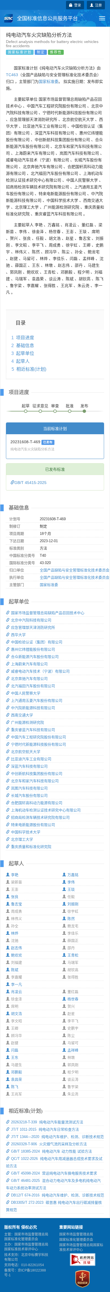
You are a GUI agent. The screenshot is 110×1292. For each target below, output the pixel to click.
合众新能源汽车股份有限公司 (35, 657)
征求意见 (40, 406)
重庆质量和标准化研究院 (31, 847)
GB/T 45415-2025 (30, 482)
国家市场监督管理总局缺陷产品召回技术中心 (47, 613)
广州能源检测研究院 (27, 722)
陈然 (71, 919)
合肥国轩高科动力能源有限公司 (36, 803)
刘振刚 (72, 904)
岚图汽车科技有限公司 (29, 788)
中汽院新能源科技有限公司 (33, 708)
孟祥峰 (72, 1050)
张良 (14, 897)
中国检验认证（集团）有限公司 (36, 642)
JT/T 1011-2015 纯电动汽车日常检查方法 (45, 1129)
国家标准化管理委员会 (76, 1240)
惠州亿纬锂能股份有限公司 (33, 649)
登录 (76, 5)
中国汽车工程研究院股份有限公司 (38, 737)
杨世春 (72, 999)
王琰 (71, 889)
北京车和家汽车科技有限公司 (35, 781)
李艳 (14, 875)
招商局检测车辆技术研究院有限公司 (40, 817)
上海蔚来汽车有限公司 (29, 664)
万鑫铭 (72, 875)
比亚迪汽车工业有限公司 (31, 759)
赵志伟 (16, 948)
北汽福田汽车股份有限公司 (33, 686)
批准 (70, 406)
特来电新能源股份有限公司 (33, 825)
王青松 (72, 955)
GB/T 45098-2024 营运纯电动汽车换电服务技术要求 (54, 1173)
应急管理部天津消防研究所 (33, 627)
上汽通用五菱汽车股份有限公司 (36, 700)
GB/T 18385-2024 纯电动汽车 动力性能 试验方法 (51, 1151)
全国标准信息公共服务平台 (47, 18)
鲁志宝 (16, 904)
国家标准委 (48, 81)
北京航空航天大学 (25, 752)
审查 (55, 406)
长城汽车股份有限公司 (29, 795)
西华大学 (18, 635)
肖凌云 (16, 992)
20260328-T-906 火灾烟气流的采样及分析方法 (49, 1144)
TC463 (12, 75)
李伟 (71, 882)
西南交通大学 (22, 715)
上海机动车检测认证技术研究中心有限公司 (46, 810)
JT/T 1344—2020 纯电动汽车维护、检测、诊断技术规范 (57, 1137)
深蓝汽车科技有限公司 (29, 766)
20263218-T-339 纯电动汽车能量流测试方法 (47, 1122)
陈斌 (14, 970)
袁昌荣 (16, 1079)
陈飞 (14, 1087)
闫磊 (14, 1050)
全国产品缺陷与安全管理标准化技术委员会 (74, 570)
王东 (14, 1057)
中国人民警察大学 (25, 693)
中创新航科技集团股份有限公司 (36, 773)
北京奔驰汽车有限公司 (29, 678)
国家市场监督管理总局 (76, 1234)
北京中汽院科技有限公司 (31, 620)
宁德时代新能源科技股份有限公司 (38, 744)
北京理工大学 (22, 839)
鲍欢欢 (16, 955)
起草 (26, 406)
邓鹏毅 (16, 1072)
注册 (97, 5)
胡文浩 (16, 1014)
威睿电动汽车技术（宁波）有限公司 (40, 671)
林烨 (14, 933)
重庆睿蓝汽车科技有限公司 (33, 730)
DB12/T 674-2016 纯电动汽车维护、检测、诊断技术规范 (57, 1195)
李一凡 (16, 984)
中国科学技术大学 (25, 832)
